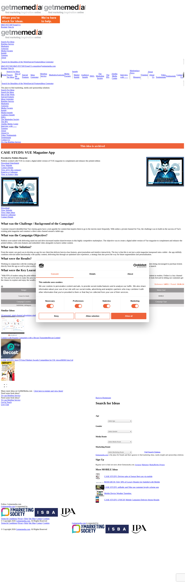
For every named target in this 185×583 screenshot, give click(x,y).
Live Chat (5, 404)
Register (4, 68)
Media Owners (7, 51)
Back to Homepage (103, 398)
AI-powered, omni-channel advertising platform (25, 315)
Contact (39, 519)
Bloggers (136, 77)
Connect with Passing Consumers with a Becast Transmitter (30, 338)
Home (4, 75)
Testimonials (171, 76)
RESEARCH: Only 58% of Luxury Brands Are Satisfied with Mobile (132, 482)
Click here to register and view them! (48, 391)
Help (26, 519)
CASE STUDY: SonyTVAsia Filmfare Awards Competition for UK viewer (37, 360)
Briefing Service (7, 44)
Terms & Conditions (9, 519)
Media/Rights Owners (157, 464)
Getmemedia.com (102, 455)
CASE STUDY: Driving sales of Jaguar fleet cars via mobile (128, 476)
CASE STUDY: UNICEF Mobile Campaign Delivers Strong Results (131, 500)
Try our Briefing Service (10, 395)
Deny (56, 316)
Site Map (32, 519)
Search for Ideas (8, 62)
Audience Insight (85, 76)
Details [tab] (92, 274)
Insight (3, 53)
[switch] (78, 306)
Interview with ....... (124, 76)
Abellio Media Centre (114, 76)
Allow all (129, 316)
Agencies (4, 48)
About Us (5, 133)
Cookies (46, 519)
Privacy (21, 519)
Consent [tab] (55, 274)
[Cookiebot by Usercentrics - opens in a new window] (135, 266)
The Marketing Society (100, 76)
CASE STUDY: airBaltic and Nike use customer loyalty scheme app (131, 487)
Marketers (5, 46)
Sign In (11, 68)
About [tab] (130, 274)
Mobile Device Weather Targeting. (118, 493)
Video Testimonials (161, 76)
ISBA (92, 76)
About (3, 58)
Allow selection (92, 316)
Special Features (34, 62)
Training (4, 55)
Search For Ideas (7, 42)
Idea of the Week (21, 62)
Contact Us (5, 140)
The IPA (107, 76)
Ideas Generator (47, 62)
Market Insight (76, 76)
